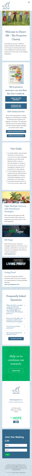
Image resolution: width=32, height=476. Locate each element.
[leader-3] (16, 258)
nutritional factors (12, 157)
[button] (16, 309)
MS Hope (8, 240)
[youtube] (17, 422)
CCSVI (9, 183)
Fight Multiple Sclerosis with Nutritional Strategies (15, 209)
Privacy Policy (8, 472)
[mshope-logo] (16, 417)
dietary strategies (18, 165)
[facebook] (14, 422)
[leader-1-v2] (16, 192)
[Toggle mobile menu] (29, 2)
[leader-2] (16, 226)
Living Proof (10, 272)
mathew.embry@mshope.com (16, 402)
